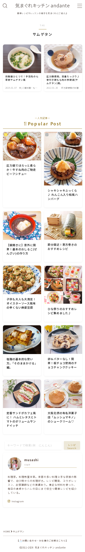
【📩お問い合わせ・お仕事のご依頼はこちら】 (42, 540)
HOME (6, 531)
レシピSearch (72, 446)
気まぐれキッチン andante (42, 5)
